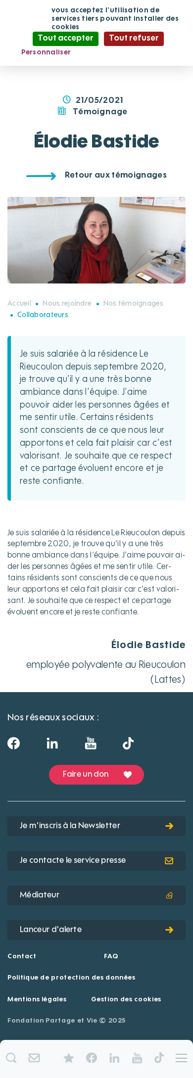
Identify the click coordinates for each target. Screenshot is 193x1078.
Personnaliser (46, 52)
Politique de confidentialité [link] (128, 52)
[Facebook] (13, 746)
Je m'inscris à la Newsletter (70, 826)
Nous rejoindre (67, 303)
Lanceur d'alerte (51, 930)
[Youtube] (90, 746)
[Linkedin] (52, 746)
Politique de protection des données (71, 978)
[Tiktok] (128, 746)
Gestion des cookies (126, 999)
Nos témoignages (133, 303)
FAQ (111, 956)
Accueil (19, 303)
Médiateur (39, 895)
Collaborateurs (42, 315)
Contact (22, 956)
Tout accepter (66, 39)
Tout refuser (134, 39)
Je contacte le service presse (73, 861)
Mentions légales (36, 999)
